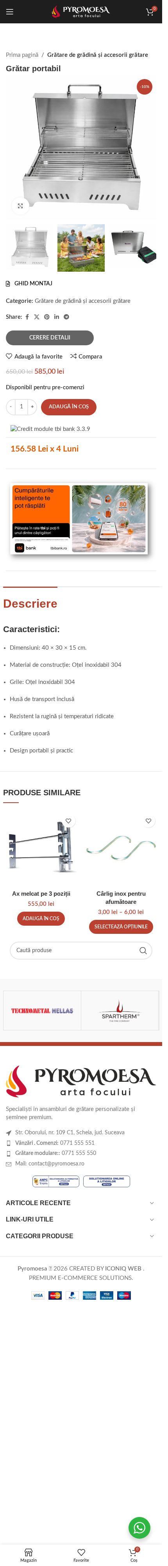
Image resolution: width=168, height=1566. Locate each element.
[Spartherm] (120, 1010)
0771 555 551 (55, 1143)
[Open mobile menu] (10, 11)
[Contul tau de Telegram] (66, 317)
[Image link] (81, 1081)
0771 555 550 (55, 1153)
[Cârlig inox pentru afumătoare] (121, 848)
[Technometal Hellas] (42, 1010)
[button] (41, 919)
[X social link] (37, 317)
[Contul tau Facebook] (27, 317)
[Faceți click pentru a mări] (20, 206)
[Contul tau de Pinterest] (47, 317)
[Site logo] (81, 11)
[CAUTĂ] (143, 951)
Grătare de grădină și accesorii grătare (97, 55)
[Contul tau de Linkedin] (56, 317)
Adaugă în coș (69, 407)
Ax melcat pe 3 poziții (41, 893)
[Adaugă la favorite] (68, 821)
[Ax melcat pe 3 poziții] (41, 848)
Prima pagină (22, 55)
